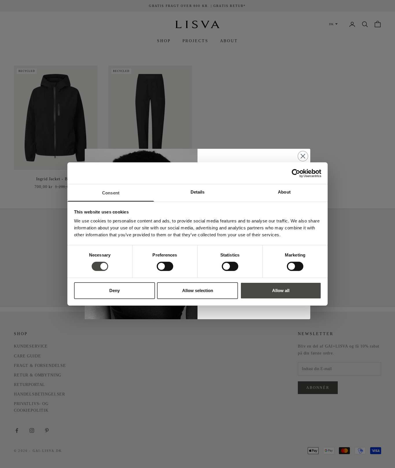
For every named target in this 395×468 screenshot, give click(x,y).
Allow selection (197, 290)
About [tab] (284, 192)
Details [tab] (198, 192)
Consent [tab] (110, 192)
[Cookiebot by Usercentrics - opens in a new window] (296, 173)
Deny (114, 290)
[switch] (165, 266)
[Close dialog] (303, 156)
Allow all (280, 290)
